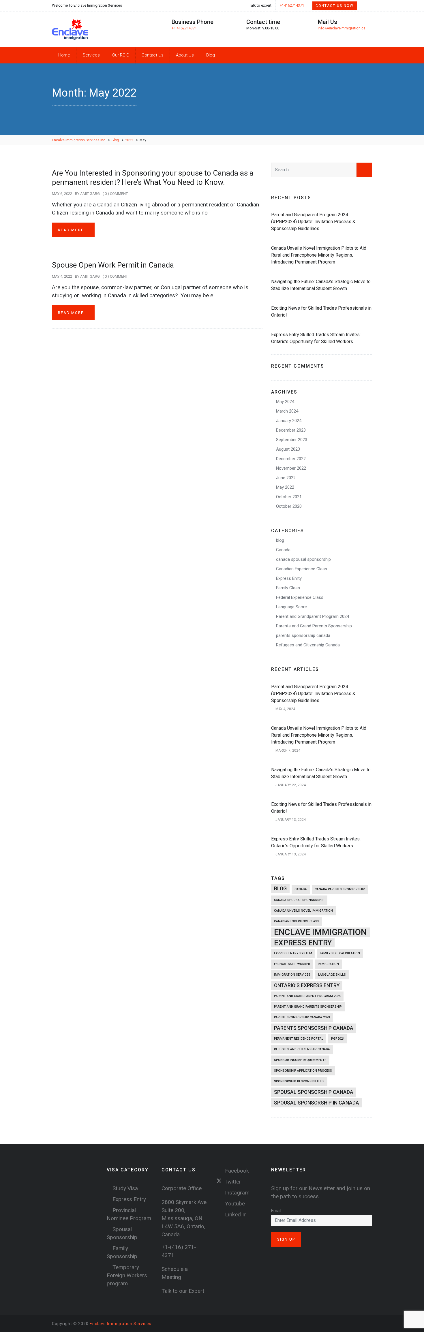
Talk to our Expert (183, 1291)
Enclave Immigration (320, 932)
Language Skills (332, 975)
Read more (71, 230)
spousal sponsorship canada (313, 1092)
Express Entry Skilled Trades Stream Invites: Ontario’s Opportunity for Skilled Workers (316, 338)
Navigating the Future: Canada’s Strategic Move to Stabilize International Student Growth (321, 285)
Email (276, 1210)
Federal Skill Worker (292, 964)
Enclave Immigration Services (120, 1323)
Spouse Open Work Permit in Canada (113, 265)
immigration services (292, 975)
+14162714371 (292, 5)
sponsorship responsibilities (299, 1081)
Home (64, 55)
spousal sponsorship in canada (316, 1103)
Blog (210, 55)
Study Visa (125, 1188)
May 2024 (285, 401)
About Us (185, 55)
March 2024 (287, 411)
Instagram (236, 1192)
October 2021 (289, 496)
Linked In (235, 1214)
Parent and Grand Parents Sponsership (308, 1007)
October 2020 (289, 506)
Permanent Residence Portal (298, 1039)
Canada (283, 549)
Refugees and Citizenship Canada (308, 645)
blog (280, 540)
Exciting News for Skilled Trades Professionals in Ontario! (321, 311)
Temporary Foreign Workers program (127, 1275)
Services (91, 55)
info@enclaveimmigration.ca (341, 28)
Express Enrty (289, 578)
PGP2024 (337, 1039)
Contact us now (335, 6)
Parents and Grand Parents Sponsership (314, 626)
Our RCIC (120, 55)
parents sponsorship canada (303, 635)
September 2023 (291, 439)
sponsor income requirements (300, 1060)
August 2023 (288, 449)
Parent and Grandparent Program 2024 (312, 616)
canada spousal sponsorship (303, 559)
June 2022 (286, 477)
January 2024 (288, 420)
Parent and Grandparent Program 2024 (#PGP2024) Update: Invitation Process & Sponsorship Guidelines (313, 221)
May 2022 (285, 487)
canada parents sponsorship (340, 889)
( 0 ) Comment (115, 193)
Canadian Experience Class (301, 568)
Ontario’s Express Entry (306, 985)
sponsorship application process (303, 1071)
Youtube (234, 1203)
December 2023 (291, 430)
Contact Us (153, 55)
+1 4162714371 (184, 28)
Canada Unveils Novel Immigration (303, 911)
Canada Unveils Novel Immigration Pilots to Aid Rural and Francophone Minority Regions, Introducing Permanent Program (318, 255)
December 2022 (291, 458)
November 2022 (291, 468)
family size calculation (340, 953)
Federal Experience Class (299, 597)
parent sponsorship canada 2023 (302, 1017)
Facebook (236, 1170)
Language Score (291, 606)
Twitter (232, 1181)
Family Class (288, 587)
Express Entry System (293, 953)
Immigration (328, 964)
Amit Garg (90, 193)
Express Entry (303, 942)
